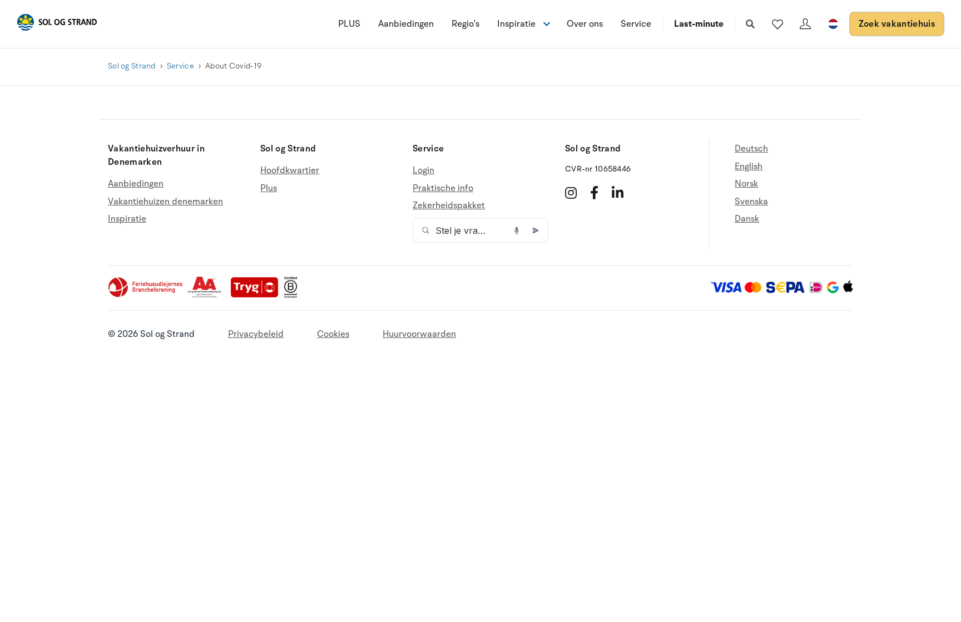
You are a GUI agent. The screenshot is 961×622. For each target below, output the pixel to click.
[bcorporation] (293, 295)
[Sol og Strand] (57, 24)
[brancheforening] (146, 295)
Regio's (465, 24)
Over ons (585, 24)
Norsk (746, 184)
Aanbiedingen (406, 24)
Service (636, 24)
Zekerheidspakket (449, 205)
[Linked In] (617, 192)
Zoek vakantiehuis (897, 24)
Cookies (333, 334)
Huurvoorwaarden (419, 334)
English (748, 166)
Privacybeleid (256, 334)
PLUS (349, 24)
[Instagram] (571, 192)
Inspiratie (127, 219)
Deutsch (751, 149)
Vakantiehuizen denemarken (165, 201)
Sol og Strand (132, 66)
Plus (268, 188)
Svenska (751, 201)
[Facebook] (594, 192)
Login (423, 171)
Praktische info (443, 188)
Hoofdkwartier (289, 171)
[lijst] (777, 24)
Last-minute (699, 24)
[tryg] (257, 295)
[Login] (805, 24)
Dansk (747, 219)
